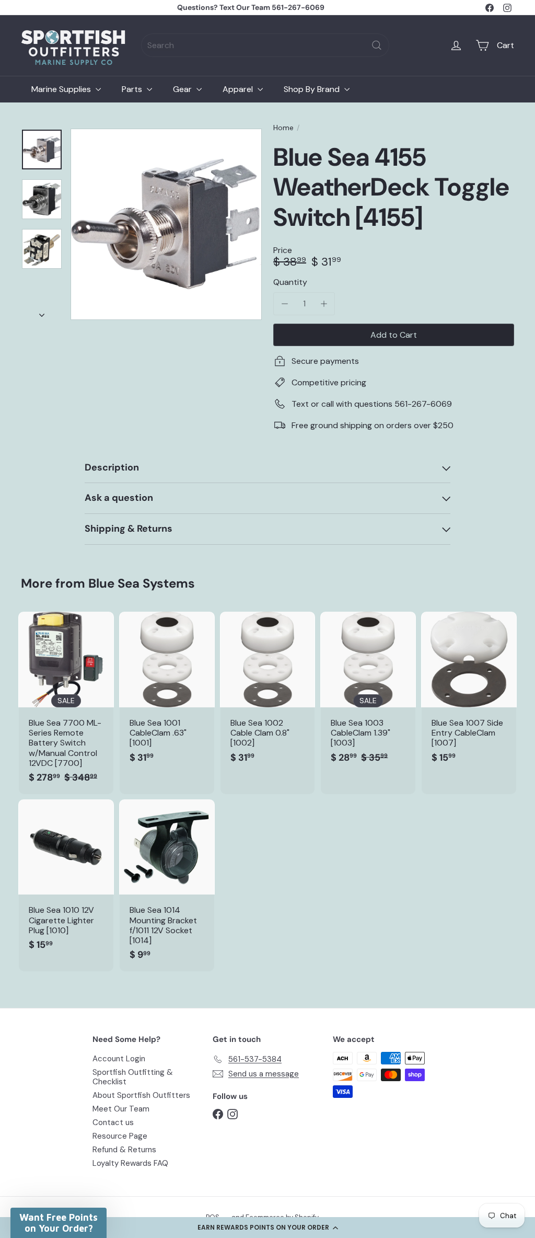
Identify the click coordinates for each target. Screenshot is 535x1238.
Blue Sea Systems (141, 583)
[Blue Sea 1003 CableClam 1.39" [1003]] (368, 693)
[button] (267, 1227)
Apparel (239, 89)
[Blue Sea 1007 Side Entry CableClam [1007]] (469, 693)
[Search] (376, 45)
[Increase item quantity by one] (323, 303)
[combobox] (265, 45)
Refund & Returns (124, 1149)
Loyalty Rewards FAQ (130, 1163)
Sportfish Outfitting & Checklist (132, 1077)
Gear (183, 89)
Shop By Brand (313, 89)
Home (283, 127)
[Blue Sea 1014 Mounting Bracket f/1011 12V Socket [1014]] (167, 885)
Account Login (118, 1058)
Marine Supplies (62, 89)
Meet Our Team (120, 1109)
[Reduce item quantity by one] (284, 303)
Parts (133, 89)
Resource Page (119, 1136)
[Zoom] (166, 224)
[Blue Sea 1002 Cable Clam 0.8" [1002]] (268, 693)
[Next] (42, 312)
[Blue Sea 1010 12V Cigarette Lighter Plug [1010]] (66, 880)
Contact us (113, 1122)
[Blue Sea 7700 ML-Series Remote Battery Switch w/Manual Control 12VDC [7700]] (66, 703)
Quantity (290, 282)
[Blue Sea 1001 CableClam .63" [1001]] (167, 693)
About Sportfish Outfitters (141, 1095)
